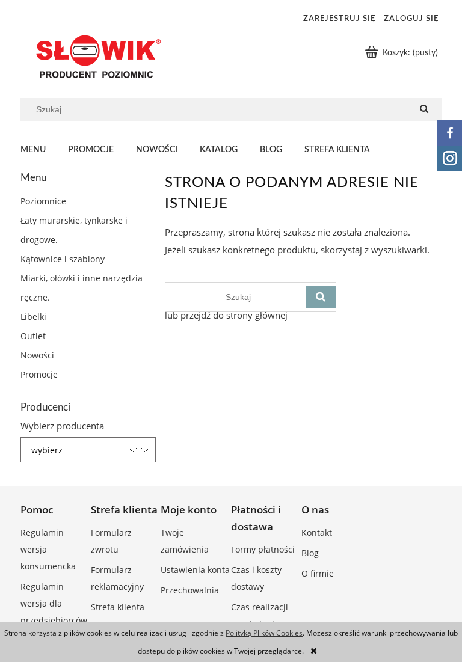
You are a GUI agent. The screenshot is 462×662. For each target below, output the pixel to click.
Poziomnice (43, 201)
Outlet (33, 336)
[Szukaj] (424, 109)
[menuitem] (44, 150)
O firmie (317, 573)
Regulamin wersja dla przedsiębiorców (53, 603)
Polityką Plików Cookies (264, 633)
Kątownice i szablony (62, 259)
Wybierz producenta (62, 425)
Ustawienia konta (195, 569)
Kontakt (316, 532)
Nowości (37, 355)
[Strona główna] (95, 56)
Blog (310, 553)
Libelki (33, 316)
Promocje (39, 374)
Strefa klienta (117, 607)
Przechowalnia (190, 590)
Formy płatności (263, 549)
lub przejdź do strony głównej (226, 315)
